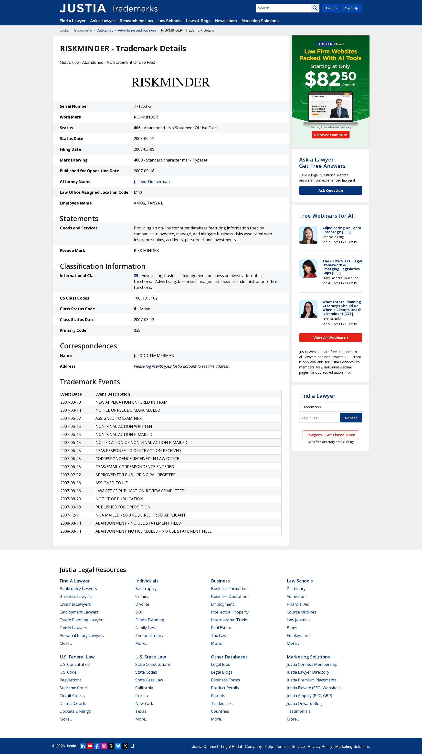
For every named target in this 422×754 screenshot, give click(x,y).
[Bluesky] (118, 746)
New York (144, 703)
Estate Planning (149, 620)
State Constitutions (153, 664)
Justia (64, 30)
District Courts (73, 703)
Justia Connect (205, 746)
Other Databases (229, 657)
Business (220, 581)
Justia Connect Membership (312, 664)
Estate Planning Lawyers (82, 620)
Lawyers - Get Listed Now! (330, 434)
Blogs (292, 627)
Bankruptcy (146, 588)
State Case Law (149, 680)
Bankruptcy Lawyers (78, 588)
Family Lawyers (73, 627)
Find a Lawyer (72, 21)
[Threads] (111, 746)
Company (253, 746)
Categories (104, 30)
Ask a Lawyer (102, 21)
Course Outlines (301, 612)
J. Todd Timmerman (152, 181)
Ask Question (330, 190)
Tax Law (218, 635)
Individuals (146, 581)
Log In (331, 8)
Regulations (71, 680)
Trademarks (82, 30)
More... (66, 643)
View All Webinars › (330, 337)
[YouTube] (90, 746)
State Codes (146, 672)
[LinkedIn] (83, 746)
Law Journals (298, 620)
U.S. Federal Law (77, 657)
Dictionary (296, 588)
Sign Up (351, 8)
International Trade (229, 620)
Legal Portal (231, 746)
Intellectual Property (230, 612)
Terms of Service (290, 746)
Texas (140, 711)
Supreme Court (74, 687)
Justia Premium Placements (312, 680)
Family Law (145, 627)
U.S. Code (68, 672)
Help (269, 746)
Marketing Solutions (260, 21)
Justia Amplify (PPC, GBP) (309, 695)
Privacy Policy (320, 746)
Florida (141, 695)
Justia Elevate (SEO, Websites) (314, 687)
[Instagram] (104, 746)
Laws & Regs (198, 21)
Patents (218, 695)
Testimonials (298, 711)
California (144, 687)
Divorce (142, 604)
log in (150, 366)
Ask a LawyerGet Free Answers (322, 162)
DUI (138, 612)
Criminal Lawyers (75, 604)
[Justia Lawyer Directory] (132, 746)
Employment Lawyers (79, 612)
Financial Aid (298, 604)
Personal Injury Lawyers (82, 635)
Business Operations (230, 596)
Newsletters (226, 21)
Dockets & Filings (75, 711)
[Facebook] (97, 746)
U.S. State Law (150, 657)
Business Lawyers (76, 596)
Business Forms (225, 680)
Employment (222, 604)
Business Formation (229, 588)
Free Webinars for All (327, 215)
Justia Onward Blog (304, 703)
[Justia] (83, 8)
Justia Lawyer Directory (308, 672)
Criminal (142, 596)
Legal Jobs (220, 664)
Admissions (297, 596)
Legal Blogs (221, 672)
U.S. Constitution (75, 664)
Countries (220, 711)
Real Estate (221, 627)
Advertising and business (137, 30)
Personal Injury (149, 635)
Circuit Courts (72, 695)
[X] (125, 746)
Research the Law (136, 21)
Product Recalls (225, 687)
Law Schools (169, 21)
